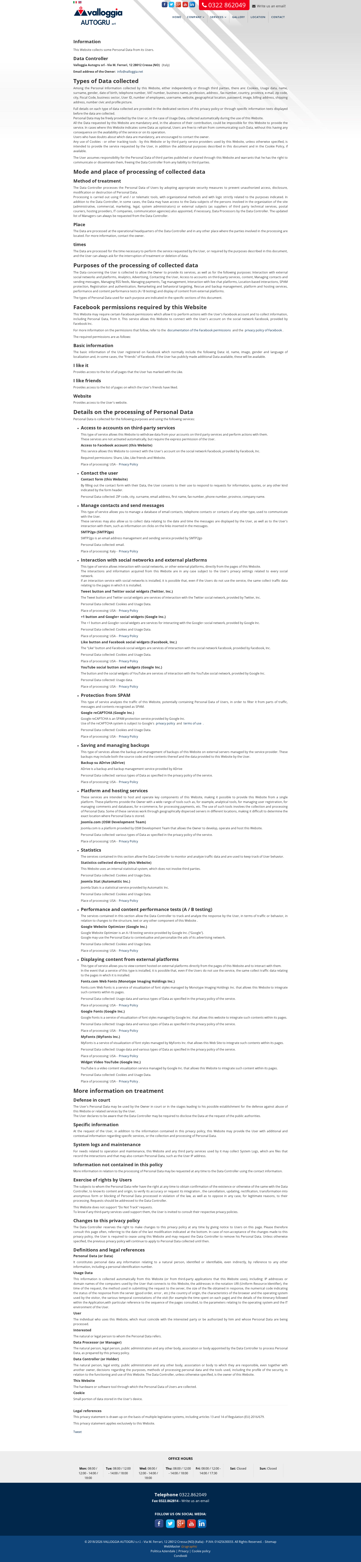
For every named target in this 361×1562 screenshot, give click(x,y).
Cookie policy (201, 1551)
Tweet (77, 1432)
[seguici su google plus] (180, 1523)
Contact (278, 17)
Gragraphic (189, 1546)
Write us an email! (271, 6)
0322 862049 (227, 5)
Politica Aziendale (163, 1551)
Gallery (238, 17)
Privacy (183, 1551)
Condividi (180, 1556)
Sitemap (270, 1542)
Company (194, 17)
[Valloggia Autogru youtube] (191, 1523)
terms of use (192, 723)
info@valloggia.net (130, 71)
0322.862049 (193, 1494)
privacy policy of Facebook (263, 330)
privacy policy (165, 723)
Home (176, 17)
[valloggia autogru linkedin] (202, 1523)
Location (258, 17)
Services (217, 17)
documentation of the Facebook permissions (199, 330)
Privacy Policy (128, 464)
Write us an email (195, 1501)
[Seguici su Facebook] (159, 1523)
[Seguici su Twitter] (170, 1523)
